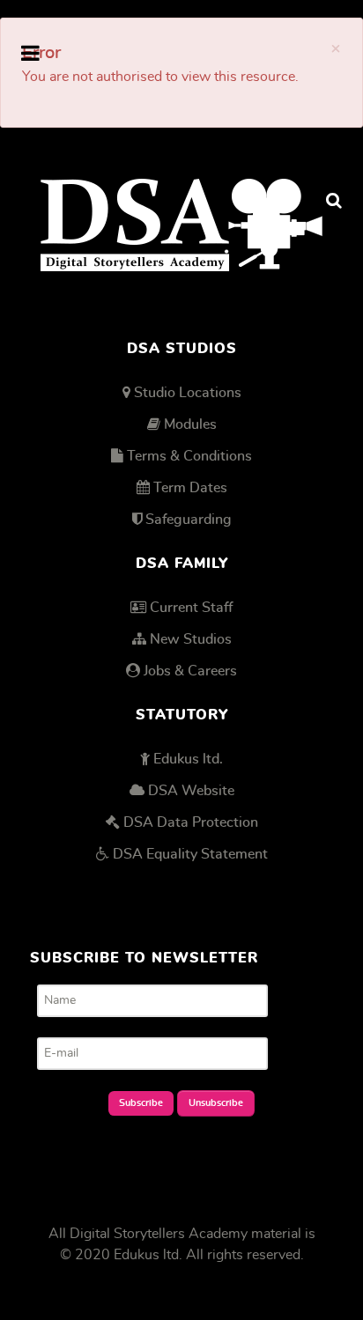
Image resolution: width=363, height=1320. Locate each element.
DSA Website (191, 791)
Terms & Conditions (189, 456)
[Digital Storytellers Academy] (181, 225)
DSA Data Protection (190, 822)
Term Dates (190, 488)
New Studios (191, 639)
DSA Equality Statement (190, 854)
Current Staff (191, 608)
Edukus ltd (146, 1255)
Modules (190, 424)
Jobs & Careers (190, 671)
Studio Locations (187, 393)
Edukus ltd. (188, 759)
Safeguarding (188, 520)
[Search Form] (334, 202)
